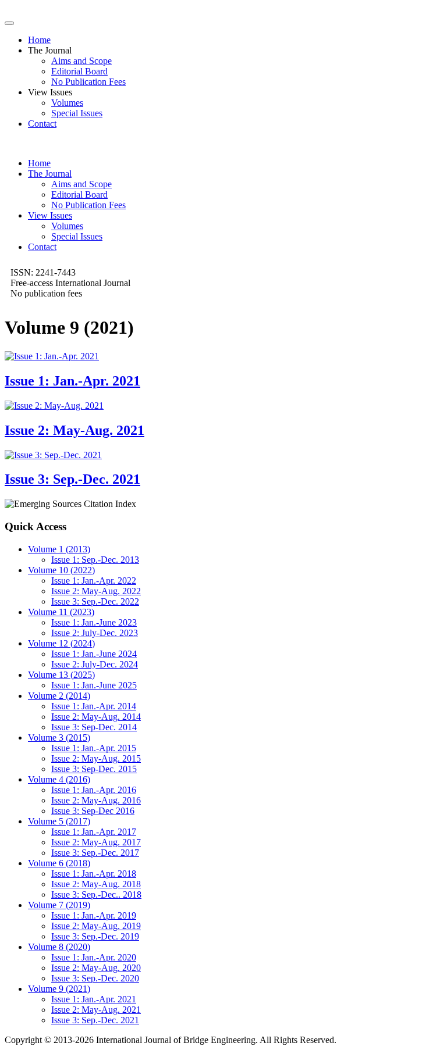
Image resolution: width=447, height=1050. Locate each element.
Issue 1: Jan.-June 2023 (94, 622)
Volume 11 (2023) (61, 612)
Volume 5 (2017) (59, 821)
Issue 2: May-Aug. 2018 (96, 884)
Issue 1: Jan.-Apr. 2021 (93, 999)
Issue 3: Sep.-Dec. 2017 (95, 853)
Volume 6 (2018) (59, 863)
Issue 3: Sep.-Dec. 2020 (95, 978)
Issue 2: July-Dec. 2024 (94, 664)
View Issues (50, 215)
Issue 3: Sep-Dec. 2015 (94, 769)
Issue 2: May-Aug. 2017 (96, 842)
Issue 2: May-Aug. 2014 (96, 717)
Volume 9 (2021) (59, 989)
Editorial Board (79, 71)
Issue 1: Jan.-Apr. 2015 (93, 748)
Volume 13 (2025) (61, 675)
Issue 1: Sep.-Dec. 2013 (95, 560)
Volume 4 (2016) (59, 779)
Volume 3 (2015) (59, 737)
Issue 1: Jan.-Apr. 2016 (93, 790)
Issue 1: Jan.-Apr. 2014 (93, 706)
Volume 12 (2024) (61, 643)
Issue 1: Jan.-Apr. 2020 (93, 957)
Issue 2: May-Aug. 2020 (96, 968)
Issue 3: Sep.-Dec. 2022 (95, 601)
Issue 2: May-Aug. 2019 (96, 926)
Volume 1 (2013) (59, 549)
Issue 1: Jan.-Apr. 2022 (93, 580)
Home (39, 40)
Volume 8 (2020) (59, 947)
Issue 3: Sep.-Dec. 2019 (95, 936)
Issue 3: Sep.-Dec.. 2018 (96, 894)
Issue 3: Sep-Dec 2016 (92, 811)
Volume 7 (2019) (59, 905)
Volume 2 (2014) (59, 696)
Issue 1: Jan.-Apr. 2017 (93, 832)
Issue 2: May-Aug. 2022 (96, 591)
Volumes (67, 103)
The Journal (50, 173)
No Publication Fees (88, 82)
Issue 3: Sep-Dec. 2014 (94, 727)
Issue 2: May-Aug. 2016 (96, 800)
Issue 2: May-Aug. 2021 (96, 1010)
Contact (42, 123)
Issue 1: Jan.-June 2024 (94, 654)
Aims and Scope (81, 61)
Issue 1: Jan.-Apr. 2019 (93, 915)
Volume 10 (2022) (61, 570)
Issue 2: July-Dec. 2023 (94, 633)
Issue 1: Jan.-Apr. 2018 (93, 873)
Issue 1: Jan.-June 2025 (94, 685)
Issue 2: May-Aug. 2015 (96, 758)
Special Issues (76, 113)
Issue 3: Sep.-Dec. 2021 (95, 1020)
